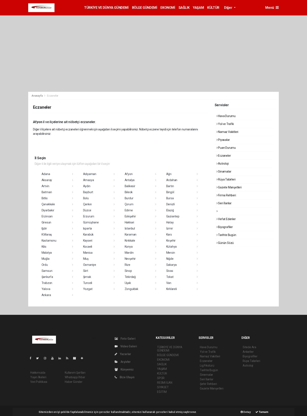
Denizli (170, 204)
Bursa (170, 198)
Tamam (263, 411)
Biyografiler (225, 227)
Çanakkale (48, 204)
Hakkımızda (37, 372)
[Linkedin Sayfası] (61, 358)
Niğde (170, 258)
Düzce (87, 210)
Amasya (88, 180)
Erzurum (88, 216)
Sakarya (171, 264)
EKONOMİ (167, 8)
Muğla (45, 258)
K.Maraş (47, 234)
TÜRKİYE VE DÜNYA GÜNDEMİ (106, 8)
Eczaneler (224, 155)
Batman (47, 192)
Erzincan (47, 216)
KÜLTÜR (213, 8)
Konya (129, 246)
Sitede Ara (249, 347)
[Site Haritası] (76, 358)
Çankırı (87, 204)
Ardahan (172, 180)
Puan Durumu (226, 147)
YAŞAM (198, 8)
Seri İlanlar (224, 203)
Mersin (170, 252)
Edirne (129, 210)
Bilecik (129, 192)
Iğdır (44, 228)
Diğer (228, 8)
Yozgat (88, 289)
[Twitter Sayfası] (39, 358)
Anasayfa (37, 95)
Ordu (45, 264)
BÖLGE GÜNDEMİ (144, 8)
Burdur (129, 198)
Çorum (129, 204)
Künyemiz (127, 369)
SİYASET (163, 387)
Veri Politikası (38, 381)
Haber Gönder (73, 381)
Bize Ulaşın (126, 377)
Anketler (248, 351)
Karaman (131, 234)
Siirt (85, 270)
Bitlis (45, 198)
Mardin (129, 252)
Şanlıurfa (47, 277)
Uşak (128, 283)
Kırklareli (171, 289)
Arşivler (125, 361)
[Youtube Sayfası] (54, 358)
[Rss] (69, 358)
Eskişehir (130, 216)
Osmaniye (89, 264)
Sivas (169, 270)
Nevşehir (130, 258)
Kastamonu (49, 240)
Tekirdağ (130, 277)
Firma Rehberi (226, 195)
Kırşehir (171, 240)
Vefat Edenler (226, 219)
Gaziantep (172, 216)
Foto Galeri (128, 338)
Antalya (130, 180)
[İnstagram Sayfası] (47, 358)
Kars (169, 234)
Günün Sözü (225, 243)
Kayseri (88, 240)
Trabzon (47, 283)
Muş (86, 258)
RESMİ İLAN (164, 382)
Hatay (170, 222)
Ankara (46, 295)
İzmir (169, 228)
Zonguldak (131, 289)
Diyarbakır (48, 210)
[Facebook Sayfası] (32, 358)
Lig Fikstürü (207, 365)
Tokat (170, 277)
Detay (247, 411)
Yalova (46, 289)
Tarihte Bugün (226, 235)
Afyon (129, 174)
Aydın (86, 186)
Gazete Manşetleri (229, 187)
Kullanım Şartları (75, 372)
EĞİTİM (162, 391)
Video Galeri (128, 346)
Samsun (47, 270)
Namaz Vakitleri (227, 132)
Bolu (86, 198)
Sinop (128, 270)
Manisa (88, 252)
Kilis (44, 246)
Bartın (170, 186)
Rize (127, 264)
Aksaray (47, 180)
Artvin (45, 186)
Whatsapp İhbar (75, 377)
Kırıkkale (130, 240)
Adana (46, 174)
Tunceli (87, 283)
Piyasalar (223, 139)
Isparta (87, 228)
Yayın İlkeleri (38, 377)
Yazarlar (125, 354)
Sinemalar (206, 374)
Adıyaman (89, 174)
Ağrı (168, 174)
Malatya (47, 252)
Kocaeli (87, 246)
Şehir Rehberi (208, 384)
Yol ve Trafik (225, 124)
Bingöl (170, 192)
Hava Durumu (226, 116)
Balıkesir (130, 186)
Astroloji (222, 163)
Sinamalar (224, 171)
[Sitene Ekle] (83, 358)
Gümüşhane (91, 222)
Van (168, 283)
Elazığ (170, 210)
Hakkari (129, 222)
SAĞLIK (184, 8)
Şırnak (87, 277)
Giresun (46, 222)
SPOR (161, 378)
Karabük (88, 234)
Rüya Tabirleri (226, 179)
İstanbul (130, 228)
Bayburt (88, 192)
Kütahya (171, 246)
